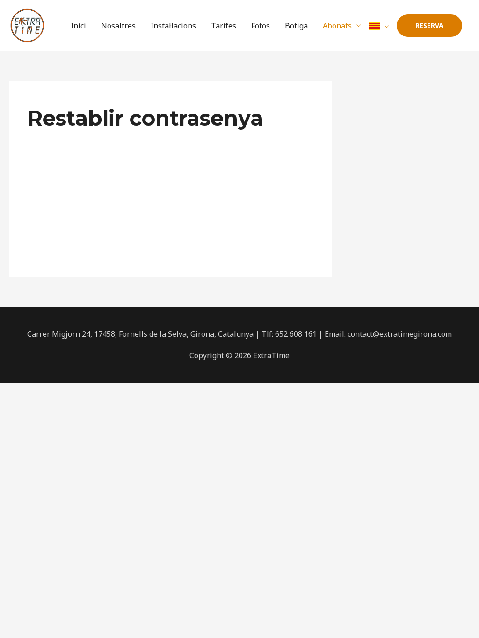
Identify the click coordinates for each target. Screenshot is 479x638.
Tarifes (223, 26)
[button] (429, 25)
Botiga (296, 26)
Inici (78, 26)
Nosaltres (118, 26)
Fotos (260, 26)
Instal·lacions (173, 26)
